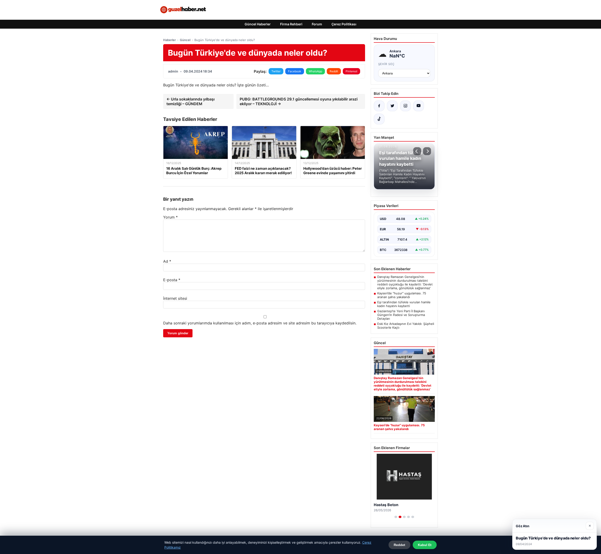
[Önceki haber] (417, 151)
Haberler (169, 40)
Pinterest (351, 71)
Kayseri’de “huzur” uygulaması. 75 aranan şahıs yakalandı (401, 295)
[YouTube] (418, 105)
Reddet (399, 545)
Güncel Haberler (258, 24)
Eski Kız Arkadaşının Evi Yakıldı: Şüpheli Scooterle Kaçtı (405, 325)
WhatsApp (315, 71)
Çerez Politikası (343, 24)
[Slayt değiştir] (395, 517)
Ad (167, 261)
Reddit (334, 71)
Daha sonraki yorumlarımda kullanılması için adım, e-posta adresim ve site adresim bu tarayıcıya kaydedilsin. (259, 323)
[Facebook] (379, 105)
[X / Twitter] (392, 105)
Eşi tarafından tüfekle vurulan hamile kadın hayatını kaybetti (404, 304)
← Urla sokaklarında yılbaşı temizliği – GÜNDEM (190, 101)
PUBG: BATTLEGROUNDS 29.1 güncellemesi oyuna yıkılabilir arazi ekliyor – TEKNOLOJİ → (299, 101)
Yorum (170, 217)
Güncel (185, 40)
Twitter (276, 71)
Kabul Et (424, 545)
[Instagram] (405, 105)
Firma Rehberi (291, 24)
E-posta (171, 279)
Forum (317, 24)
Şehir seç (386, 64)
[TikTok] (379, 119)
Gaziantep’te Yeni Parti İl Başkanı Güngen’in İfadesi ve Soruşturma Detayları (401, 314)
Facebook (294, 71)
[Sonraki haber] (427, 151)
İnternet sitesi (175, 298)
